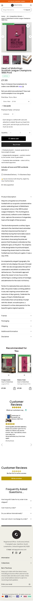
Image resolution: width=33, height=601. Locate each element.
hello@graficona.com (19, 550)
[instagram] (16, 552)
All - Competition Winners (14, 16)
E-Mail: (9, 550)
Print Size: (9, 97)
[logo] (16, 5)
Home (3, 16)
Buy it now (16, 145)
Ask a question (9, 185)
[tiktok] (20, 552)
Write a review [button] (16, 478)
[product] (28, 26)
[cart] (31, 5)
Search (27, 10)
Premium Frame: (10, 110)
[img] (16, 407)
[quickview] (8, 375)
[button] (2, 5)
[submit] (29, 584)
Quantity (4, 133)
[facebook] (12, 552)
